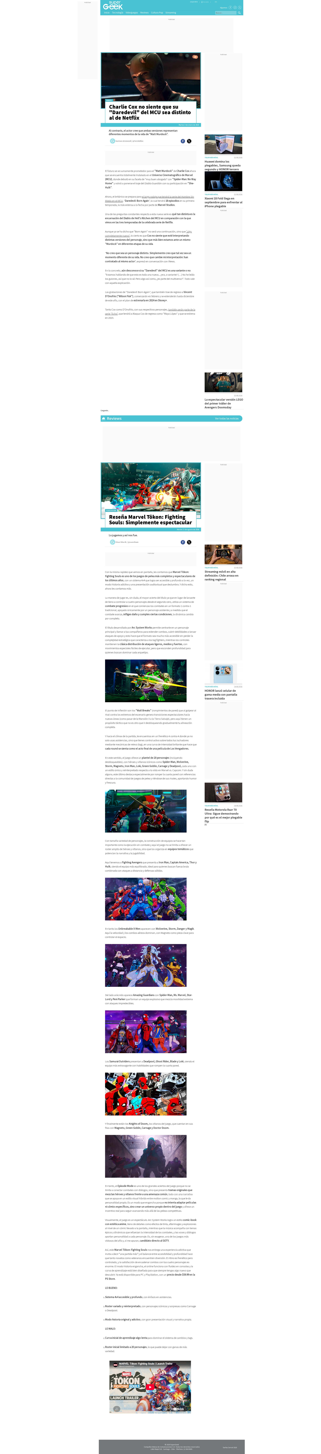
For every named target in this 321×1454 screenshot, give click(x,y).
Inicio (106, 12)
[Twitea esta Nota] (189, 141)
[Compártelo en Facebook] (183, 141)
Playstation (111, 510)
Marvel (109, 100)
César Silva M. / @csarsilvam (126, 542)
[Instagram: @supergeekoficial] (235, 7)
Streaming (171, 12)
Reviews (144, 12)
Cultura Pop (157, 12)
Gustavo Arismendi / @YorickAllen (129, 141)
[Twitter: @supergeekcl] (239, 7)
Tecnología (117, 12)
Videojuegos (132, 12)
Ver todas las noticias (227, 418)
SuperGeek (174, 1444)
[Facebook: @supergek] (230, 7)
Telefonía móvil (211, 158)
